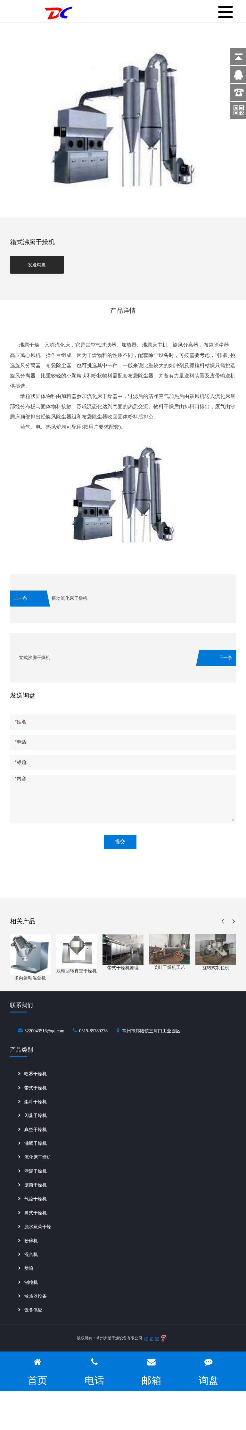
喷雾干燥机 (35, 1073)
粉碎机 (31, 1240)
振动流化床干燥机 (69, 598)
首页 (37, 1380)
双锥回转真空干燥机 (76, 971)
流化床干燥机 (37, 1157)
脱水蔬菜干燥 (37, 1226)
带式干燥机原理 (123, 967)
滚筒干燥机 (35, 1185)
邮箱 (151, 1380)
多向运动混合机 (30, 978)
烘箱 (28, 1268)
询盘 (208, 1380)
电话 (94, 1380)
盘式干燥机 (35, 1213)
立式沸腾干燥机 (34, 657)
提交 (120, 841)
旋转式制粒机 (215, 967)
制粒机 (31, 1282)
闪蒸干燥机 (35, 1115)
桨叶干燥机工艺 (169, 967)
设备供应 (33, 1310)
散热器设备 (35, 1296)
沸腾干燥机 (35, 1143)
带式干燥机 (35, 1088)
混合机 (31, 1254)
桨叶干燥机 (35, 1101)
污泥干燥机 (35, 1171)
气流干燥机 (35, 1198)
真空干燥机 (35, 1129)
